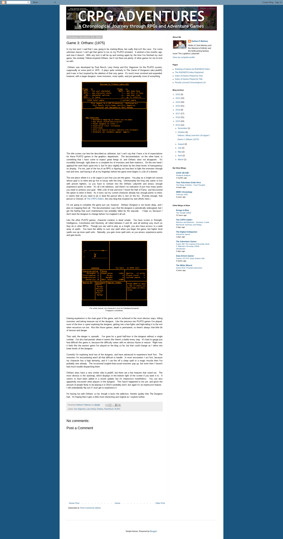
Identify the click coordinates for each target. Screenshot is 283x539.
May (180, 152)
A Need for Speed (183, 234)
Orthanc (100, 409)
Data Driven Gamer (185, 256)
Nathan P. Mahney (199, 41)
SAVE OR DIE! (182, 173)
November (183, 128)
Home (117, 503)
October (181, 132)
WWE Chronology (184, 192)
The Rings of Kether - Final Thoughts (190, 185)
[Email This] (107, 405)
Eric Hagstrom (79, 409)
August (181, 144)
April (180, 155)
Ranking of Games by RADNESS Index (192, 69)
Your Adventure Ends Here (188, 182)
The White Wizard (184, 265)
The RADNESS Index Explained (189, 72)
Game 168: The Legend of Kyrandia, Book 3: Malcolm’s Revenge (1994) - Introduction (192, 246)
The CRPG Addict (95, 199)
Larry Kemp (91, 409)
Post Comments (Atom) (90, 508)
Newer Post (74, 503)
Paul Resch (108, 409)
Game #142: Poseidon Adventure (189, 268)
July (180, 148)
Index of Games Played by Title (189, 79)
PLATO (117, 409)
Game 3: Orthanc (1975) (188, 139)
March (181, 159)
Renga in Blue (182, 210)
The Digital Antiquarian (186, 232)
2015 (178, 121)
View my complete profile (184, 57)
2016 (178, 117)
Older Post (160, 503)
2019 (178, 106)
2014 (178, 125)
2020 (178, 102)
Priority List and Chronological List (190, 82)
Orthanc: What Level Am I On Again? (194, 135)
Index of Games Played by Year (189, 76)
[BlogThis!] (110, 405)
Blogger (153, 531)
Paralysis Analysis (183, 175)
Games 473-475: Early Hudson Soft (190, 258)
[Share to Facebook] (116, 405)
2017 (178, 113)
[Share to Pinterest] (119, 405)
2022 (178, 94)
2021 (178, 98)
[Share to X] (113, 405)
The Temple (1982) (183, 213)
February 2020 (182, 194)
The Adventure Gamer (186, 241)
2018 (178, 110)
